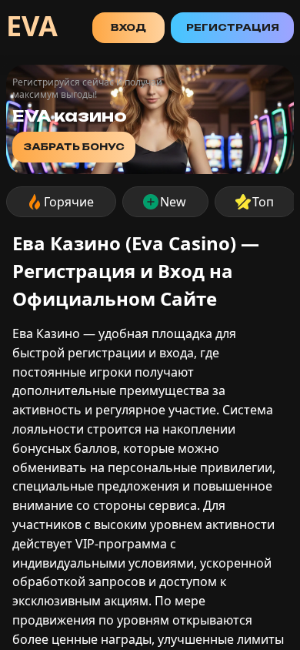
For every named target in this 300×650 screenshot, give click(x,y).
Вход (128, 27)
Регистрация (232, 27)
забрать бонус (74, 146)
